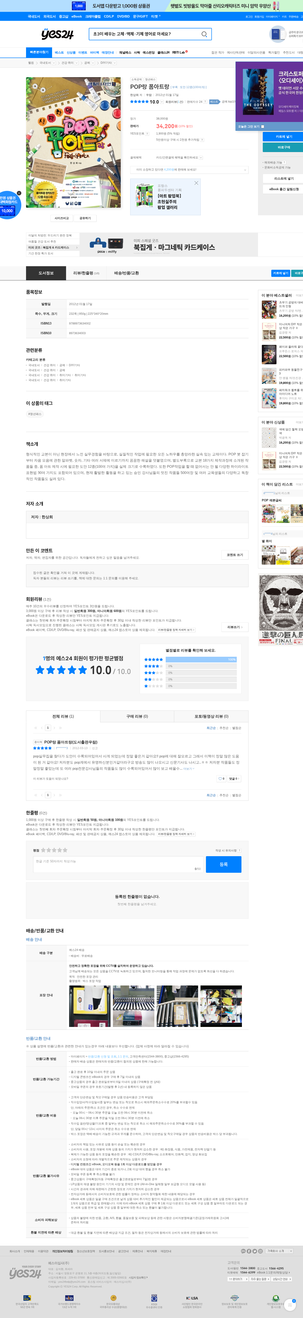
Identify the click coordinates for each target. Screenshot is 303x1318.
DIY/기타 (106, 62)
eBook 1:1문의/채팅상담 (272, 1272)
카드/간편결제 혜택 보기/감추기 (201, 158)
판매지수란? (205, 101)
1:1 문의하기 (237, 1279)
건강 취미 (68, 62)
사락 (137, 52)
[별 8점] (59, 850)
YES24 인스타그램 (260, 1251)
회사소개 (14, 1251)
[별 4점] (48, 850)
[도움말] (147, 134)
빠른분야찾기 (39, 52)
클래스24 (163, 52)
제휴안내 (137, 1251)
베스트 (59, 52)
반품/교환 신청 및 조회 (102, 1056)
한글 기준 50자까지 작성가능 (56, 861)
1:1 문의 (123, 1056)
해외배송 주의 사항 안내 (284, 162)
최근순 (211, 728)
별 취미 (267, 541)
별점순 (236, 728)
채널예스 (125, 52)
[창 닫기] (195, 183)
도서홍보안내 (106, 1251)
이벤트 (82, 52)
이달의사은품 (256, 52)
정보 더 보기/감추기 (162, 102)
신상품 (71, 52)
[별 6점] (54, 850)
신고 (95, 748)
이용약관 (43, 1251)
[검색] (204, 34)
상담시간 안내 (281, 1279)
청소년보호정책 (86, 1251)
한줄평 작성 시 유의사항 (239, 850)
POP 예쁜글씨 (272, 500)
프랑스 (165, 197)
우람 (149, 95)
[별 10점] (64, 850)
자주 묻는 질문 (259, 1279)
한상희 (134, 95)
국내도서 (45, 62)
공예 (87, 62)
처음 (36, 728)
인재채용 (29, 1251)
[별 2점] (43, 850)
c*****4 (267, 533)
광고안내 (123, 1251)
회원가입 (259, 16)
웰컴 (31, 62)
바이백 (94, 52)
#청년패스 (34, 414)
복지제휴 (152, 1251)
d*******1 (269, 493)
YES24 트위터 (254, 1251)
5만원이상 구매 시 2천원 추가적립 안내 (202, 140)
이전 (42, 728)
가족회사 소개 (279, 1251)
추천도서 (289, 52)
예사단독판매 (236, 52)
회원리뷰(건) (174, 101)
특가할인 (274, 52)
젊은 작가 (217, 52)
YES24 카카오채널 (243, 1251)
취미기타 (65, 375)
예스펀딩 (149, 52)
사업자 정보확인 (137, 1277)
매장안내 (108, 52)
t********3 (62, 748)
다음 (54, 728)
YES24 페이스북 (249, 1251)
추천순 (224, 728)
